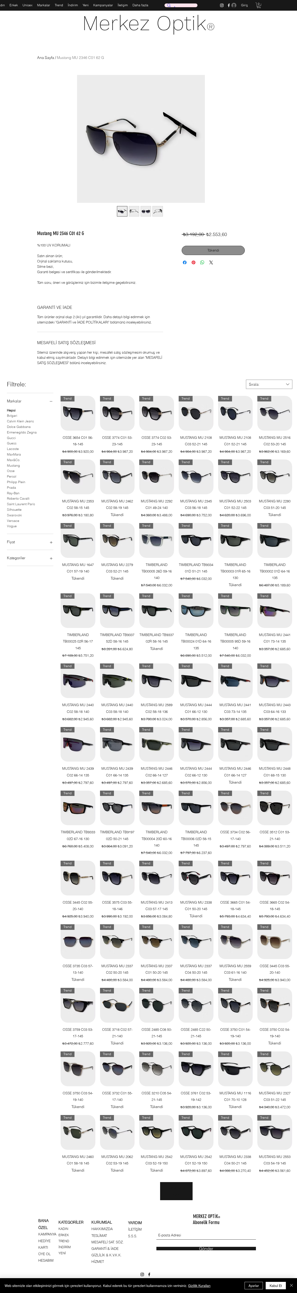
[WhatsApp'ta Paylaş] (202, 262)
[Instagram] (222, 5)
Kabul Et (276, 1285)
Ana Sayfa (45, 57)
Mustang (13, 465)
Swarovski (14, 515)
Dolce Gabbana (19, 427)
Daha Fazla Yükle (176, 1191)
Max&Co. (13, 460)
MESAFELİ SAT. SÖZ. (107, 1242)
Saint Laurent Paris (21, 504)
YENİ (62, 1253)
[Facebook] (149, 1274)
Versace (13, 521)
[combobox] (269, 384)
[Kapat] (291, 1285)
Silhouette (14, 510)
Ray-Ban (13, 493)
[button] (258, 5)
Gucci (11, 438)
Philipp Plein (16, 482)
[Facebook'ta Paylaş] (184, 262)
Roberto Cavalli (18, 498)
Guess (11, 443)
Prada (11, 487)
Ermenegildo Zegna (22, 432)
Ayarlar (254, 1285)
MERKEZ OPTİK (206, 1216)
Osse (11, 471)
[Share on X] (211, 262)
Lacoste (13, 449)
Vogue (12, 526)
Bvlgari (12, 416)
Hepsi (11, 410)
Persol (11, 476)
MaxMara (14, 454)
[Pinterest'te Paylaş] (193, 262)
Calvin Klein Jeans (20, 421)
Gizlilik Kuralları (199, 1285)
